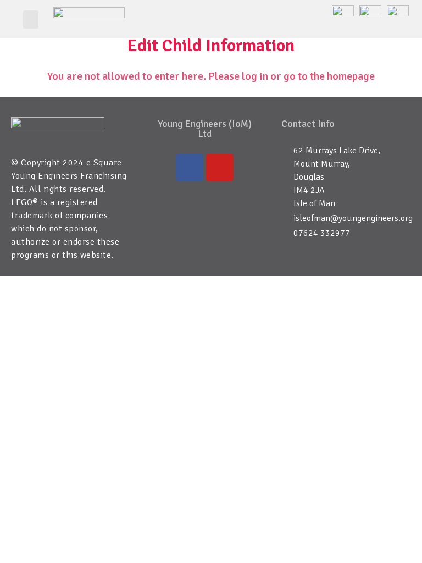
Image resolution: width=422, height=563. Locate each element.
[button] (30, 19)
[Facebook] (189, 167)
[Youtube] (220, 167)
